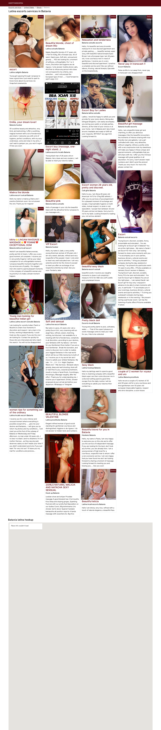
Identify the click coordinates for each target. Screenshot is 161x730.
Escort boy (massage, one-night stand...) (60, 148)
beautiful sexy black (93, 266)
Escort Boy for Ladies (94, 110)
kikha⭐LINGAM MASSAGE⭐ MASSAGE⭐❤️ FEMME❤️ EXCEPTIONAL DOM (26, 242)
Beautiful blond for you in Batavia (95, 431)
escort (13, 69)
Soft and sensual (55, 321)
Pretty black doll (91, 320)
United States (29, 7)
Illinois (39, 7)
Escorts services (15, 7)
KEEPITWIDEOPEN (16, 3)
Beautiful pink (53, 201)
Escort (121, 234)
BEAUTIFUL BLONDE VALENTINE (57, 415)
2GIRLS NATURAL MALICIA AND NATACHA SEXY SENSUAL (60, 487)
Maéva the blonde (19, 192)
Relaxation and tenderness (96, 39)
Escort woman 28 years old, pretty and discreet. (97, 186)
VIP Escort (51, 244)
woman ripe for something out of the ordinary (26, 411)
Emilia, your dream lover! (23, 122)
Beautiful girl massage (130, 123)
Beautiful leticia (90, 501)
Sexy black (88, 365)
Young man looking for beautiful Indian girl (22, 317)
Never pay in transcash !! (131, 63)
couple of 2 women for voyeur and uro (134, 373)
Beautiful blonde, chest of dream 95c (60, 44)
